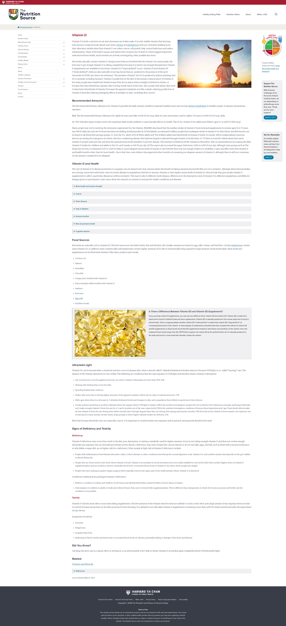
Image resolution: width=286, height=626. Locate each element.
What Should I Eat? (24, 42)
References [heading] (80, 571)
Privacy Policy (150, 600)
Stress (20, 68)
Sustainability (22, 57)
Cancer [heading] (79, 194)
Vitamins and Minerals (82, 564)
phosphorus (133, 45)
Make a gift (270, 117)
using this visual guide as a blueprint (271, 68)
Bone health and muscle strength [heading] (89, 186)
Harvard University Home (124, 600)
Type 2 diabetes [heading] (82, 209)
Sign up (268, 157)
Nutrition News (233, 14)
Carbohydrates (23, 53)
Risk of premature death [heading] (85, 224)
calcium (119, 45)
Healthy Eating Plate (211, 14)
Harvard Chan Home (105, 600)
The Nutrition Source (26, 27)
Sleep (20, 71)
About (248, 14)
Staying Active (23, 64)
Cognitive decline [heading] (83, 231)
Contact (20, 97)
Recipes (21, 86)
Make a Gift (262, 14)
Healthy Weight (23, 60)
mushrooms (236, 245)
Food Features (23, 89)
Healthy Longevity (24, 75)
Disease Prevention (25, 79)
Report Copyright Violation (167, 600)
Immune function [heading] (82, 216)
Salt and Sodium (23, 50)
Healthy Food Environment (27, 82)
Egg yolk (79, 298)
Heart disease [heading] (81, 201)
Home (20, 35)
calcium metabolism (197, 106)
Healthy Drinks (23, 46)
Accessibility (183, 600)
